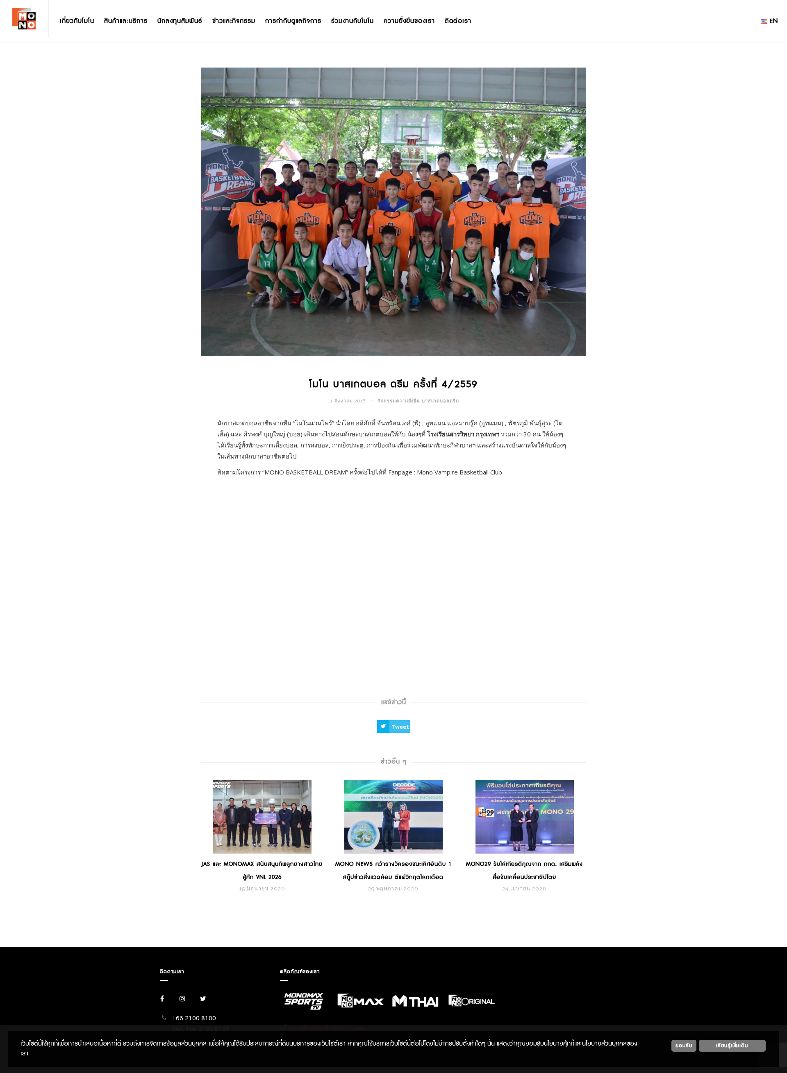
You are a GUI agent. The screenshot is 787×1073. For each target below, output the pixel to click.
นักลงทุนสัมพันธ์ (179, 21)
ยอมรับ (684, 1045)
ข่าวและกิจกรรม (233, 21)
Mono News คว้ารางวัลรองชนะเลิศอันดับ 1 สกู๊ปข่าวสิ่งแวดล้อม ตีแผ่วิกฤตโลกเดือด (393, 870)
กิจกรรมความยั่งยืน (399, 401)
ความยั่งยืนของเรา (409, 21)
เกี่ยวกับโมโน (77, 21)
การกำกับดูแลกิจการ (293, 21)
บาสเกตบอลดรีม (440, 401)
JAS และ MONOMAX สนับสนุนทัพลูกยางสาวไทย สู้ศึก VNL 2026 (262, 870)
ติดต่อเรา (458, 21)
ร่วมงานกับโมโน (352, 21)
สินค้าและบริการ (126, 21)
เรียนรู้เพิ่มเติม (732, 1045)
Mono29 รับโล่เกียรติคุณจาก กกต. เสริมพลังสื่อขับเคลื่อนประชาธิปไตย (524, 870)
